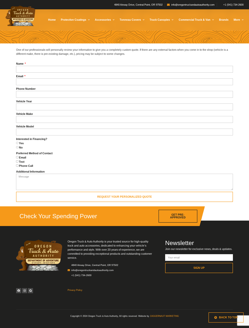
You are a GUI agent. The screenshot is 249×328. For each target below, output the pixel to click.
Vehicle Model (25, 126)
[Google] (30, 290)
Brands (224, 19)
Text (21, 161)
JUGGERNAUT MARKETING (164, 316)
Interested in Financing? (31, 139)
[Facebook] (18, 290)
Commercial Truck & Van (194, 19)
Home (52, 19)
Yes (21, 143)
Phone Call (26, 165)
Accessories (103, 19)
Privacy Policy (75, 290)
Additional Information (30, 171)
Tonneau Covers (130, 19)
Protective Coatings (73, 19)
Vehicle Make (24, 114)
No (21, 147)
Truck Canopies (160, 19)
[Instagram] (24, 290)
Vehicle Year (24, 101)
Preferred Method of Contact (34, 153)
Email (20, 76)
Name (20, 63)
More (237, 19)
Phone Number (26, 88)
